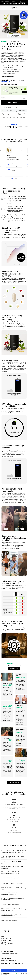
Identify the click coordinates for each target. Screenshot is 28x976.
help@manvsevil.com (9, 960)
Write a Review (14, 668)
